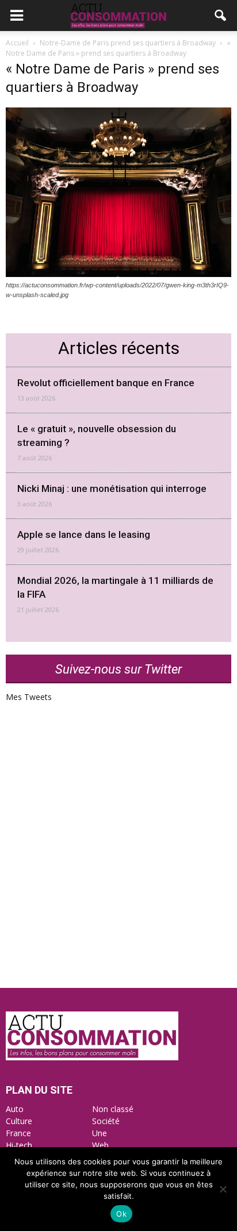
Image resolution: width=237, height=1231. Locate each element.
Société (106, 1120)
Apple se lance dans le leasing (83, 534)
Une (99, 1133)
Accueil (17, 43)
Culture (19, 1120)
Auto (15, 1108)
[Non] (222, 1189)
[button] (221, 15)
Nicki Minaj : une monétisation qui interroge (112, 488)
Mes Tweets (29, 696)
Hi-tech (19, 1145)
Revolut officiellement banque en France (105, 382)
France (18, 1133)
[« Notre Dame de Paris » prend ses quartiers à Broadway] (118, 274)
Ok (121, 1213)
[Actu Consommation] (92, 1057)
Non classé (112, 1108)
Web (100, 1145)
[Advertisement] (118, 863)
